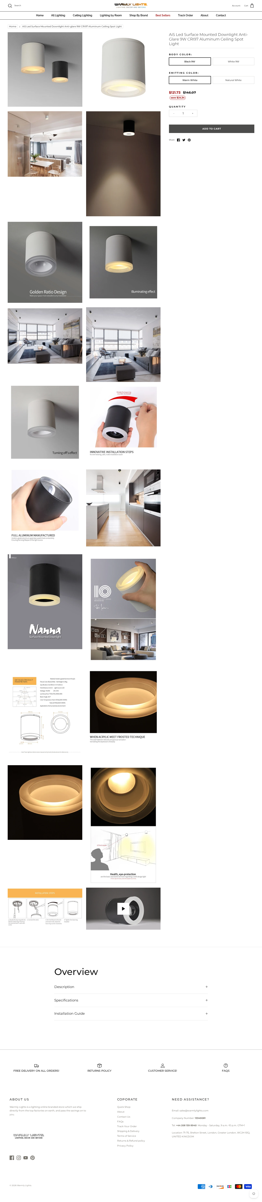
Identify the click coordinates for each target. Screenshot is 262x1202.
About (204, 15)
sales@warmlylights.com (194, 1110)
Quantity (177, 106)
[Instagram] (18, 1158)
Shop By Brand (138, 15)
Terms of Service (126, 1135)
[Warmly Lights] (131, 5)
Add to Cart (211, 128)
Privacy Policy (125, 1145)
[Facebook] (12, 1158)
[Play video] (123, 909)
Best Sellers (163, 15)
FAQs (120, 1121)
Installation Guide (69, 1013)
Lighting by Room (111, 15)
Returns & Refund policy (131, 1140)
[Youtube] (25, 1158)
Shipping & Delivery (128, 1131)
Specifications (66, 1000)
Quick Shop (123, 1106)
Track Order (185, 15)
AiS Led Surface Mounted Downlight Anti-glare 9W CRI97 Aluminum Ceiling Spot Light (72, 26)
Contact (221, 15)
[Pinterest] (32, 1158)
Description (64, 987)
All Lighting (58, 15)
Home (40, 15)
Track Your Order (127, 1126)
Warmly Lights (24, 1185)
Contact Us (123, 1116)
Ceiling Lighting (82, 15)
